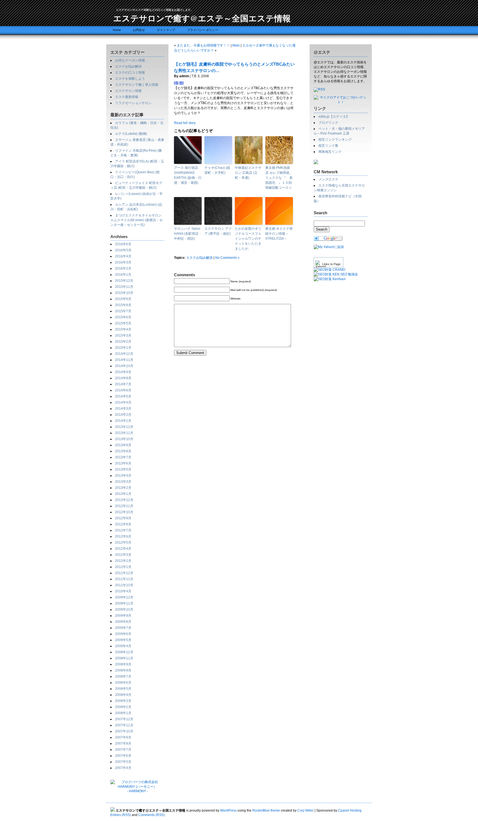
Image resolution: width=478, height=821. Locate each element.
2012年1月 (123, 567)
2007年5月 (123, 762)
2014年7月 (123, 384)
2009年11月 (124, 603)
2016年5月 (123, 250)
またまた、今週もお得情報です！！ (203, 45)
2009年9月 (123, 616)
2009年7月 (123, 628)
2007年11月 (124, 725)
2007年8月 (123, 743)
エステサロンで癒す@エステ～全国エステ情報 (202, 18)
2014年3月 (123, 408)
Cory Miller (305, 810)
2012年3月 (123, 555)
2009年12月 (124, 597)
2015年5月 (123, 323)
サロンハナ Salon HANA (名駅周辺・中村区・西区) (188, 234)
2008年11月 (124, 658)
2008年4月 (123, 695)
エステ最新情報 (126, 97)
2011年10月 (124, 585)
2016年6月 (123, 244)
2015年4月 (123, 329)
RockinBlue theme (266, 810)
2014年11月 (124, 360)
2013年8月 (123, 451)
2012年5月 (123, 542)
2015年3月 (123, 335)
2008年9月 (123, 664)
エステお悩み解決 (128, 66)
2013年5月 (123, 469)
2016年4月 (123, 256)
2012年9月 (123, 518)
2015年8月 (123, 305)
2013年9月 (123, 445)
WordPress (228, 810)
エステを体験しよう (130, 79)
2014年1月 (123, 421)
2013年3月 (123, 482)
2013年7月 (123, 457)
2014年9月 (123, 372)
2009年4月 (123, 646)
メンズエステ (328, 179)
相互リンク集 (328, 146)
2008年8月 (123, 670)
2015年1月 (123, 348)
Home (117, 30)
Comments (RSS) (151, 815)
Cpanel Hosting (350, 810)
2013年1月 (123, 494)
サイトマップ (166, 30)
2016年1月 (123, 275)
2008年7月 (123, 676)
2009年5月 (123, 640)
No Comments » (227, 258)
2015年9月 (123, 299)
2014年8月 (123, 378)
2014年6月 (123, 390)
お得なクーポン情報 (130, 60)
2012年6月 (123, 536)
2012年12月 (124, 500)
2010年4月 (123, 591)
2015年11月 (124, 287)
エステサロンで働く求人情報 (136, 85)
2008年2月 (123, 707)
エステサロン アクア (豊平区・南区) (218, 231)
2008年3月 (123, 701)
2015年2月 (123, 342)
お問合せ (139, 30)
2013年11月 (124, 433)
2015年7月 (123, 311)
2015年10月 (124, 293)
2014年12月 (124, 354)
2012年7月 (123, 530)
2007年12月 (124, 719)
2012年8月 (123, 524)
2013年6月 (123, 463)
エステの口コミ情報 (130, 72)
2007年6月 (123, 756)
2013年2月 (123, 488)
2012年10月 (124, 512)
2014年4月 (123, 402)
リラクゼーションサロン (133, 103)
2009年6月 (123, 634)
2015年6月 (123, 317)
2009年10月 (124, 609)
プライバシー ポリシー (202, 30)
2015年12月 (124, 281)
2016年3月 (123, 262)
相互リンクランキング (335, 139)
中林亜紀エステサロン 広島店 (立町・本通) (248, 173)
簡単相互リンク (330, 152)
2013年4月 (123, 475)
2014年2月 (123, 415)
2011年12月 (124, 573)
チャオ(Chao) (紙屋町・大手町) (217, 170)
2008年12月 (124, 652)
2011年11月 (124, 579)
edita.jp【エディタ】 (333, 116)
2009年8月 (123, 622)
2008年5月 (123, 689)
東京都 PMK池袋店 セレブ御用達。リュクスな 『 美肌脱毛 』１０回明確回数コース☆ (279, 178)
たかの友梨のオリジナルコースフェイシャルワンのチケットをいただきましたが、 (248, 239)
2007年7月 (123, 750)
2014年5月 (123, 396)
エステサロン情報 (128, 91)
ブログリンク (328, 123)
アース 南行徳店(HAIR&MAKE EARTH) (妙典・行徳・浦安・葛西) (188, 175)
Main (236, 45)
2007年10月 (124, 731)
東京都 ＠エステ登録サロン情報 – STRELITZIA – (279, 234)
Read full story (185, 123)
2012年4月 (123, 549)
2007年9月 (123, 737)
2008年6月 (123, 683)
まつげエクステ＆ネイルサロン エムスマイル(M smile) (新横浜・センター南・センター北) (136, 220)
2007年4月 (123, 768)
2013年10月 (124, 439)
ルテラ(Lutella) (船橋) (131, 134)
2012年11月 (124, 506)
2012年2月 (123, 561)
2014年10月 (124, 366)
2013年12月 (124, 427)
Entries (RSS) (120, 815)
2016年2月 (123, 268)
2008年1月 (123, 713)
